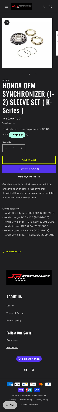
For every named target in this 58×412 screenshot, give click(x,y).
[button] (6, 6)
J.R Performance (27, 396)
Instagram (12, 347)
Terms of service (30, 405)
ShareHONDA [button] (13, 251)
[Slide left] (21, 74)
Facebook (12, 340)
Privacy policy (41, 400)
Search (10, 305)
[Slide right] (36, 74)
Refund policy (14, 320)
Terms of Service (15, 313)
